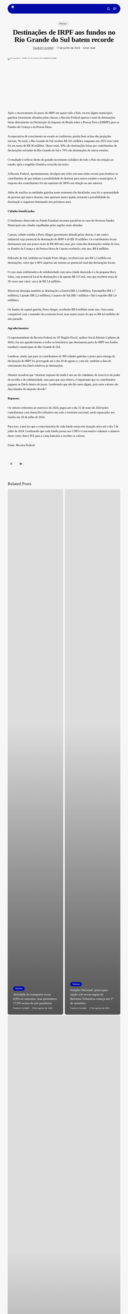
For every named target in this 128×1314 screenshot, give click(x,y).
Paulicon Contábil (43, 48)
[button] (114, 8)
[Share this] (11, 463)
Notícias (62, 23)
